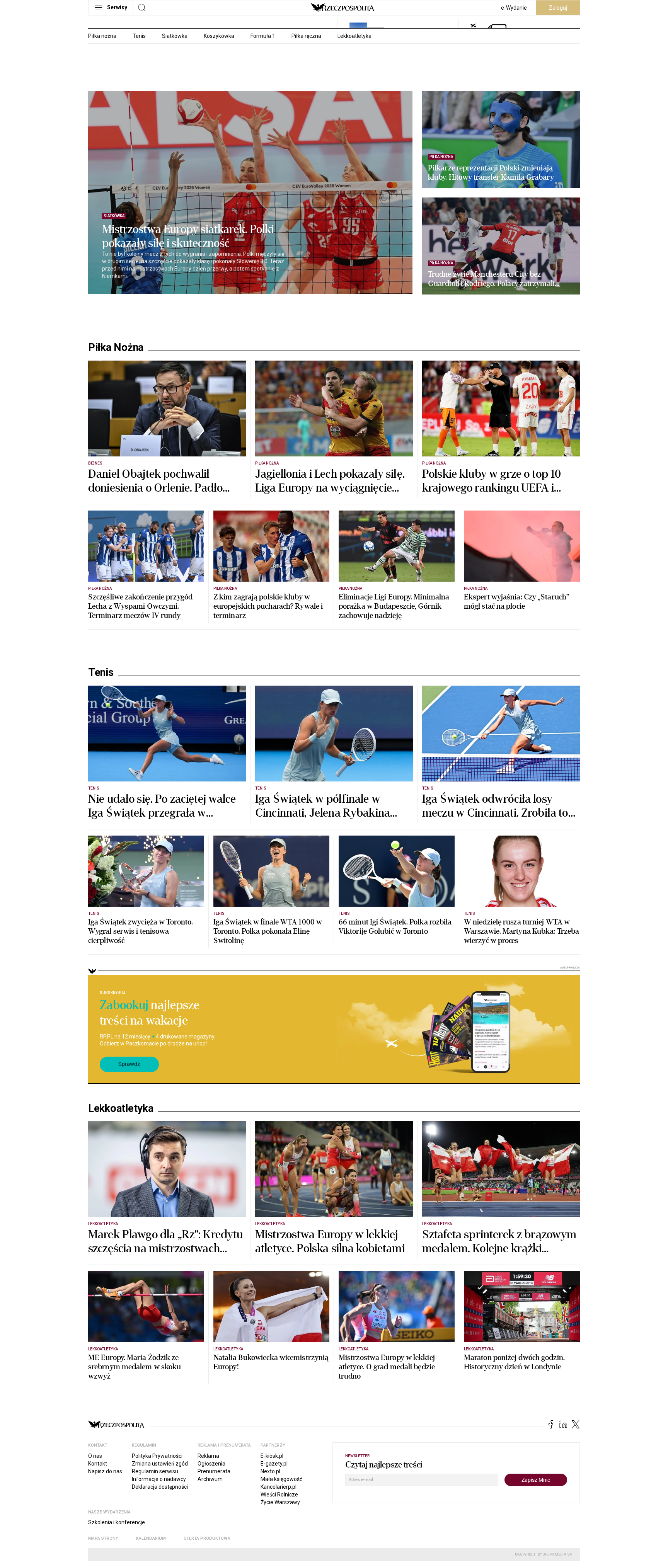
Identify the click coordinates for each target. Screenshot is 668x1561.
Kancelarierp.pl (279, 1487)
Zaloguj (558, 8)
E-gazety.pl (274, 1464)
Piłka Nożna (115, 347)
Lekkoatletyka (354, 36)
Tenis (139, 36)
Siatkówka (174, 36)
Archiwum (210, 1479)
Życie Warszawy (280, 1502)
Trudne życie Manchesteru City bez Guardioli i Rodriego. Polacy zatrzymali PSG (491, 279)
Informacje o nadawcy (159, 1479)
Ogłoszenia (211, 1464)
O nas (95, 1456)
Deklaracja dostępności (160, 1487)
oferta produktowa (207, 1538)
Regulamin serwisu (155, 1471)
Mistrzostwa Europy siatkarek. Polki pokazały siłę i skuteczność (188, 236)
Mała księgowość (281, 1479)
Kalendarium (151, 1538)
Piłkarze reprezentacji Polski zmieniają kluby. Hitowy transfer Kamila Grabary (491, 172)
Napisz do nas (105, 1471)
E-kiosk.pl (272, 1456)
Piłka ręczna (306, 36)
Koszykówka (219, 36)
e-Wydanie (514, 8)
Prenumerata (214, 1471)
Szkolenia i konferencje (116, 1522)
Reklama (208, 1456)
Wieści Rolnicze (279, 1494)
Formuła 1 (262, 36)
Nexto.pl (270, 1471)
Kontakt (97, 1464)
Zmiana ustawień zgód (160, 1464)
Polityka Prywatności (157, 1456)
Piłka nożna (102, 36)
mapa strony (103, 1538)
